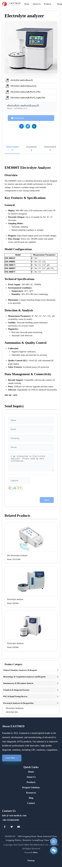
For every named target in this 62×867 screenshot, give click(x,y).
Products (31, 782)
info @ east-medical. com (14, 815)
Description (12, 148)
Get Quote (19, 118)
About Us (31, 777)
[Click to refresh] (15, 488)
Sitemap (31, 860)
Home (31, 771)
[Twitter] (11, 826)
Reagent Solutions (31, 787)
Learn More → (12, 758)
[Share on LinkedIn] (34, 126)
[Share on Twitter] (28, 126)
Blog (31, 798)
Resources (31, 792)
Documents (50, 148)
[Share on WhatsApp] (40, 126)
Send (46, 500)
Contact (31, 803)
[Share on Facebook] (21, 126)
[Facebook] (4, 826)
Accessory (31, 148)
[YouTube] (18, 826)
